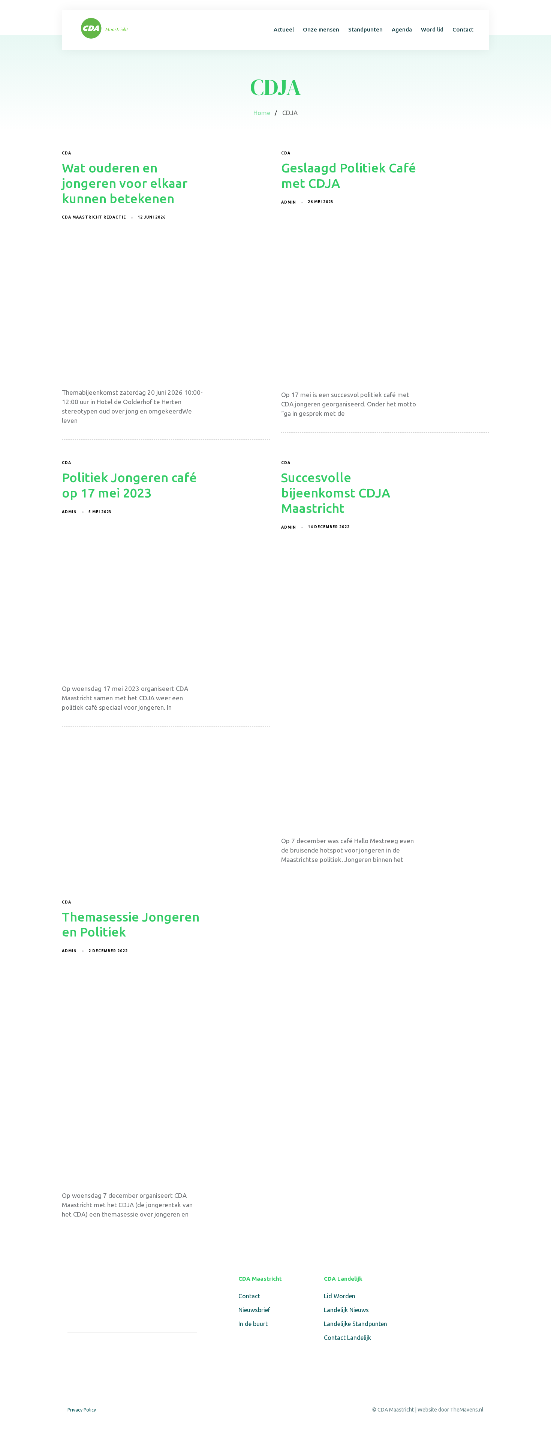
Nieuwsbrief (254, 1310)
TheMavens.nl (467, 1410)
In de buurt (253, 1323)
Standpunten (365, 29)
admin (288, 202)
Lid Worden (339, 1296)
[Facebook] (72, 1348)
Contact (462, 29)
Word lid (432, 29)
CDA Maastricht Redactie (94, 217)
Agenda (402, 29)
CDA (66, 153)
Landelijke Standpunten (355, 1323)
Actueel (284, 29)
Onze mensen (321, 29)
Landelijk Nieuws (346, 1310)
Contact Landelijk (347, 1337)
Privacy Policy (81, 1409)
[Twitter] (89, 1348)
